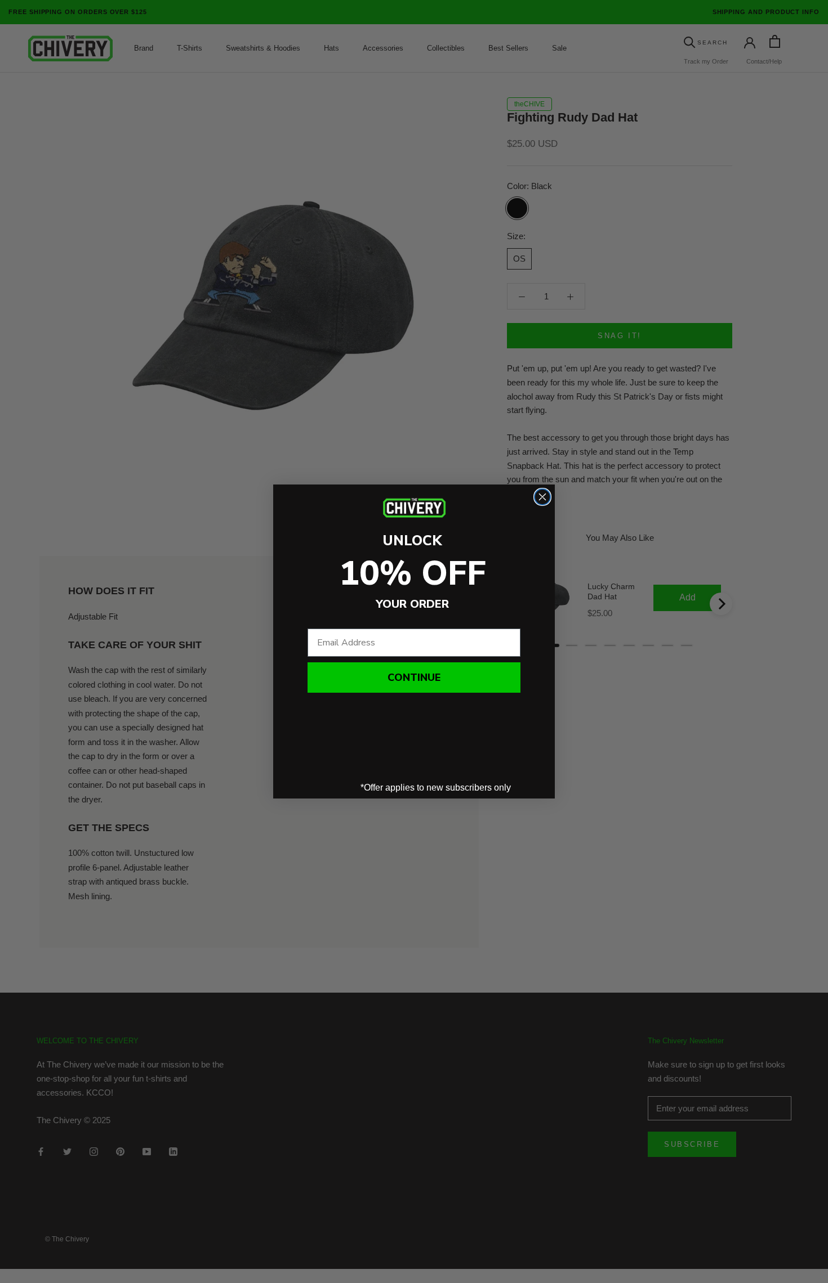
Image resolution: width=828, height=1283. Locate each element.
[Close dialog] (542, 497)
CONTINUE (414, 677)
